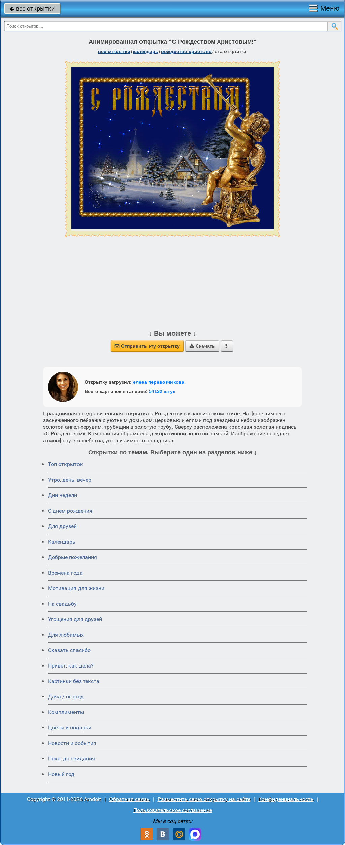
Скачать (202, 346)
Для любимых (66, 634)
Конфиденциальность (286, 799)
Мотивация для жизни (76, 588)
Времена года (65, 573)
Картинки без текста (73, 681)
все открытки (32, 8)
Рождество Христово (186, 51)
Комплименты (66, 712)
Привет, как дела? (71, 665)
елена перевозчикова (158, 382)
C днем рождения (70, 511)
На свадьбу (62, 603)
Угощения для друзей (75, 619)
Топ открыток (65, 464)
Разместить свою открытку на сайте (204, 799)
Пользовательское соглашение (172, 810)
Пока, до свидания (71, 758)
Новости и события (72, 743)
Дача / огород (66, 696)
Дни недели (62, 495)
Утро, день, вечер (69, 480)
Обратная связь (129, 799)
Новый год (61, 774)
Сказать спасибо (69, 650)
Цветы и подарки (69, 727)
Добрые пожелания (72, 557)
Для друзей (62, 526)
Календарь (145, 51)
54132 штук (162, 391)
